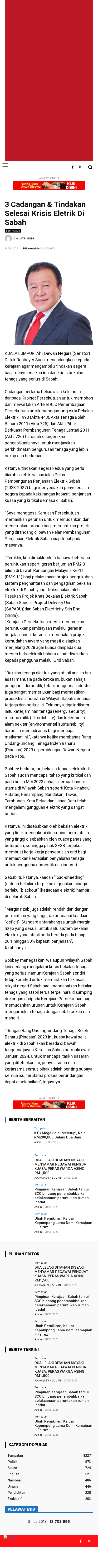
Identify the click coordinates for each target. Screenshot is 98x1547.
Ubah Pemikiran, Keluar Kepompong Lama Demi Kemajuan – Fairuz (63, 1222)
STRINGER (27, 238)
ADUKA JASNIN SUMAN (47, 1177)
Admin (38, 1142)
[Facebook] (72, 167)
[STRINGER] (9, 238)
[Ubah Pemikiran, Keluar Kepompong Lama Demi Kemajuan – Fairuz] (18, 1222)
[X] (80, 167)
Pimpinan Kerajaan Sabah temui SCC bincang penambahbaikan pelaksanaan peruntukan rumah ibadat (61, 1195)
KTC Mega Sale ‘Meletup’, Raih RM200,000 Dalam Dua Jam (60, 1135)
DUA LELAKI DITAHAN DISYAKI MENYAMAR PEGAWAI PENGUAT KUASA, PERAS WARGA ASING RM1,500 (61, 1166)
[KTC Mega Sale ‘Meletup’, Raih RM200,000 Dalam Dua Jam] (18, 1137)
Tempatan (13, 230)
